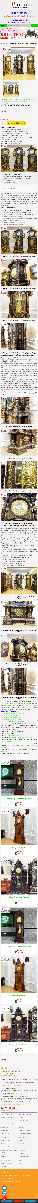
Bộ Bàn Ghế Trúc (5, 1137)
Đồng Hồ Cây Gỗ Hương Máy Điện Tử (19, 799)
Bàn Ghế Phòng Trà (6, 1117)
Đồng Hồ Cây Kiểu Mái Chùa (19, 897)
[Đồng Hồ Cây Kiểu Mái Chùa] (19, 876)
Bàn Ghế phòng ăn (6, 1163)
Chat (31, 1201)
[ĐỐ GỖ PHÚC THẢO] (19, 4)
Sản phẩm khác (5, 1166)
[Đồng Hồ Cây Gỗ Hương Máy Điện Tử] (19, 778)
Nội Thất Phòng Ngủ (25, 1134)
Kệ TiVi (2, 1120)
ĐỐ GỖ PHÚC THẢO (19, 13)
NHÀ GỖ (21, 1127)
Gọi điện (19, 1201)
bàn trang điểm (28, 705)
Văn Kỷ (21, 1140)
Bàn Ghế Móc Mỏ (23, 1137)
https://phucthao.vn (13, 735)
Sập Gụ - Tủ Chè (23, 1124)
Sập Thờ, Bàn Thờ (5, 1160)
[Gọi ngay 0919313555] (4, 1198)
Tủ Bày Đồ (22, 1150)
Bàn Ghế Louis (5, 1134)
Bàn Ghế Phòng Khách (25, 1114)
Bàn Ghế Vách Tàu (6, 1140)
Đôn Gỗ (3, 1143)
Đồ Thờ (21, 1163)
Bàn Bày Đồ (4, 1157)
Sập (20, 1147)
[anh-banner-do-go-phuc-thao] (19, 33)
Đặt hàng (20, 804)
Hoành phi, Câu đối (24, 1157)
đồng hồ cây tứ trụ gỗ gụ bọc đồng (12, 99)
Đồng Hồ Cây (33, 43)
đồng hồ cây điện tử (19, 848)
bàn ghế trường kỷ (26, 703)
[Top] (35, 1196)
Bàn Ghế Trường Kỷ (6, 1114)
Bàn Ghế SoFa (4, 1130)
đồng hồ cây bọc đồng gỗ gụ (8, 101)
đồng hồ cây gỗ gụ (5, 103)
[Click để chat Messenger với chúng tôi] (4, 1188)
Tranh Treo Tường (24, 1120)
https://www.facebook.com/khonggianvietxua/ (22, 737)
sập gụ (13, 703)
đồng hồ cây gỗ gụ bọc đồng (22, 101)
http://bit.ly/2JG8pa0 (7, 741)
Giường (21, 1160)
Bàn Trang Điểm (5, 1147)
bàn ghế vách (8, 705)
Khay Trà (21, 1143)
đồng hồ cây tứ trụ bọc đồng (28, 99)
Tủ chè (21, 1153)
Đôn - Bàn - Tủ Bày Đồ (7, 1124)
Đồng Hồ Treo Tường (25, 1130)
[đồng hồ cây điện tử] (19, 827)
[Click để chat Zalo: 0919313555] (4, 1193)
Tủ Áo (20, 1117)
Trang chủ (4, 43)
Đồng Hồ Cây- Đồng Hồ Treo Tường (18, 43)
